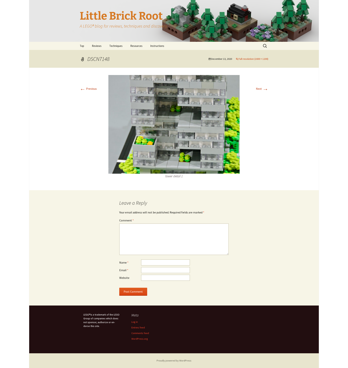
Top (82, 46)
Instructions (157, 46)
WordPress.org (139, 338)
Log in (134, 321)
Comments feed (140, 333)
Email (123, 270)
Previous (88, 88)
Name (124, 262)
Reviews (97, 46)
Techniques (116, 46)
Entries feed (138, 327)
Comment (126, 220)
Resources (136, 46)
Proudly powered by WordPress (174, 360)
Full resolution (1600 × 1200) (253, 58)
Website (124, 278)
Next (262, 88)
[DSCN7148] (174, 124)
